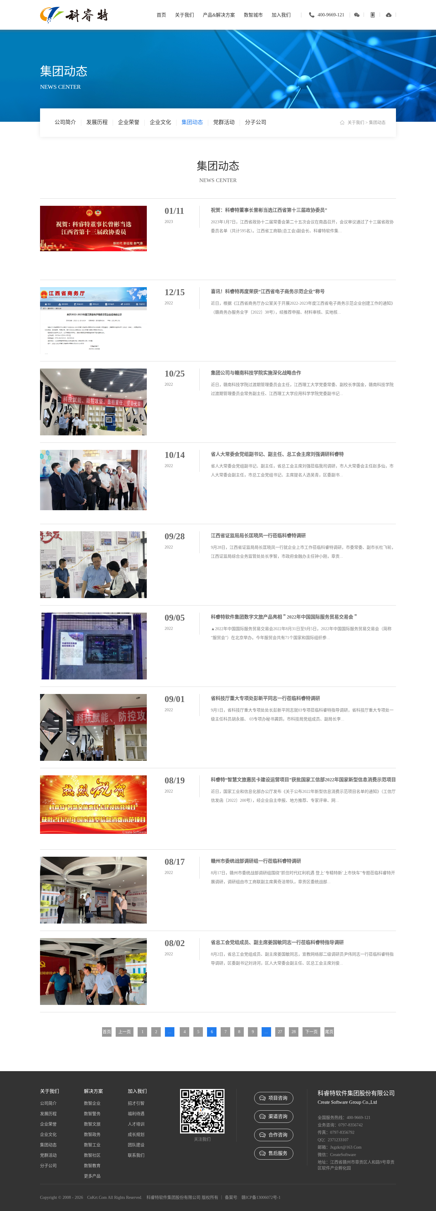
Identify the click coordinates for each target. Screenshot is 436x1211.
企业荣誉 (128, 122)
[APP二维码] (372, 14)
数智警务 (92, 1114)
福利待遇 (136, 1114)
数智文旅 (92, 1124)
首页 (107, 1032)
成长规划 (136, 1134)
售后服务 (277, 1153)
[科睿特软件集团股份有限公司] (74, 14)
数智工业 (92, 1145)
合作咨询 (277, 1134)
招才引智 (136, 1103)
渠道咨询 (277, 1116)
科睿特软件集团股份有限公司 (174, 1197)
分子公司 (255, 122)
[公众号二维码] (357, 14)
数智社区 (92, 1155)
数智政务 (92, 1134)
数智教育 (92, 1165)
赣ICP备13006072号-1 (261, 1197)
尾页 (329, 1032)
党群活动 (224, 122)
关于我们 (356, 122)
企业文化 (160, 122)
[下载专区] (388, 14)
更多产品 (92, 1176)
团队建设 (136, 1145)
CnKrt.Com (97, 1197)
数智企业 (92, 1103)
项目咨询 (277, 1098)
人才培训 (136, 1124)
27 (280, 1032)
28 (294, 1032)
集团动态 (192, 122)
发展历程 (97, 122)
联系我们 (136, 1155)
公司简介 (65, 122)
